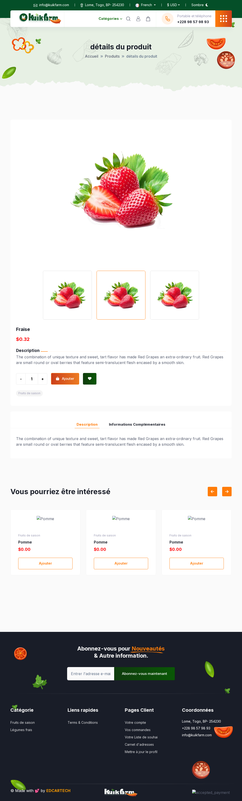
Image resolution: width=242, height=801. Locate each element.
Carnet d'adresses (139, 744)
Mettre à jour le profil (141, 752)
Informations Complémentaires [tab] (137, 424)
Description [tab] (87, 424)
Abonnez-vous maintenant (144, 673)
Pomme (25, 542)
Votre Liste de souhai (141, 737)
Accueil (91, 56)
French (146, 5)
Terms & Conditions (83, 722)
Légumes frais (21, 730)
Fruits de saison (29, 393)
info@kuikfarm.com (54, 5)
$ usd (172, 5)
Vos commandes (138, 730)
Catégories (109, 18)
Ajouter (45, 563)
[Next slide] (227, 491)
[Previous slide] (212, 491)
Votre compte (135, 722)
